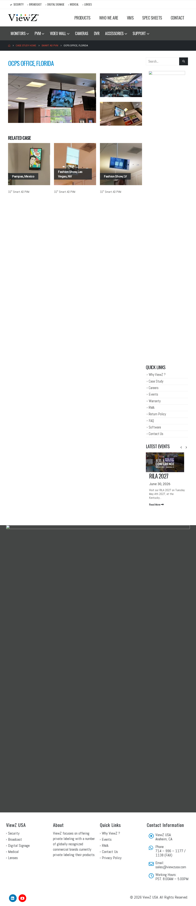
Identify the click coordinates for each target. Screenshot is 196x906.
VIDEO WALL (58, 33)
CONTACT (177, 18)
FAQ (151, 421)
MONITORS (18, 33)
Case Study (156, 381)
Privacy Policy (112, 857)
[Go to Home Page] (9, 45)
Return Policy (157, 414)
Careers (153, 388)
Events (153, 394)
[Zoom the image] (52, 75)
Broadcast (35, 4)
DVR (97, 33)
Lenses (88, 4)
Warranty (155, 401)
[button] (181, 447)
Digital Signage (55, 4)
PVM (38, 33)
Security (18, 4)
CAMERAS (81, 33)
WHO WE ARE (108, 18)
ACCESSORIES (114, 33)
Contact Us (156, 434)
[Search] (183, 61)
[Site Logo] (23, 17)
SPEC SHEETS (152, 18)
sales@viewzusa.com (170, 866)
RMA (151, 407)
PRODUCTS (82, 18)
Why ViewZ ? (157, 374)
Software (155, 427)
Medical (74, 4)
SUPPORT (139, 33)
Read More (155, 504)
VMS (130, 18)
